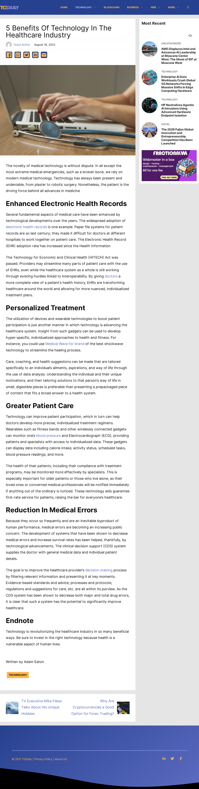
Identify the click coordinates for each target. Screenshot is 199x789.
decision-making (99, 570)
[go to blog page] (190, 35)
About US (61, 759)
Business (133, 7)
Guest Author (22, 44)
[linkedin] (35, 55)
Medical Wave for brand (64, 344)
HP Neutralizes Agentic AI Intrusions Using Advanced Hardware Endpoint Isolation (177, 110)
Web (153, 7)
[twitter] (26, 55)
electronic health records (26, 227)
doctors (111, 276)
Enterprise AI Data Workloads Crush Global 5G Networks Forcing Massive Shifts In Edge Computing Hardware (178, 84)
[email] (44, 55)
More (171, 7)
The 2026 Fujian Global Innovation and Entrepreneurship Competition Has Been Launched (177, 136)
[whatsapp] (18, 55)
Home (63, 7)
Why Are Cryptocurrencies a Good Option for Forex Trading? (92, 707)
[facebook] (9, 55)
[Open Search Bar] (188, 7)
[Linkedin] (164, 758)
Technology (83, 7)
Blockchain (111, 7)
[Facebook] (180, 758)
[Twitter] (172, 758)
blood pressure (48, 436)
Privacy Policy (43, 759)
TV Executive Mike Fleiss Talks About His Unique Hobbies (41, 707)
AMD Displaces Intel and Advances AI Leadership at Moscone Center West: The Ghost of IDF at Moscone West (179, 56)
